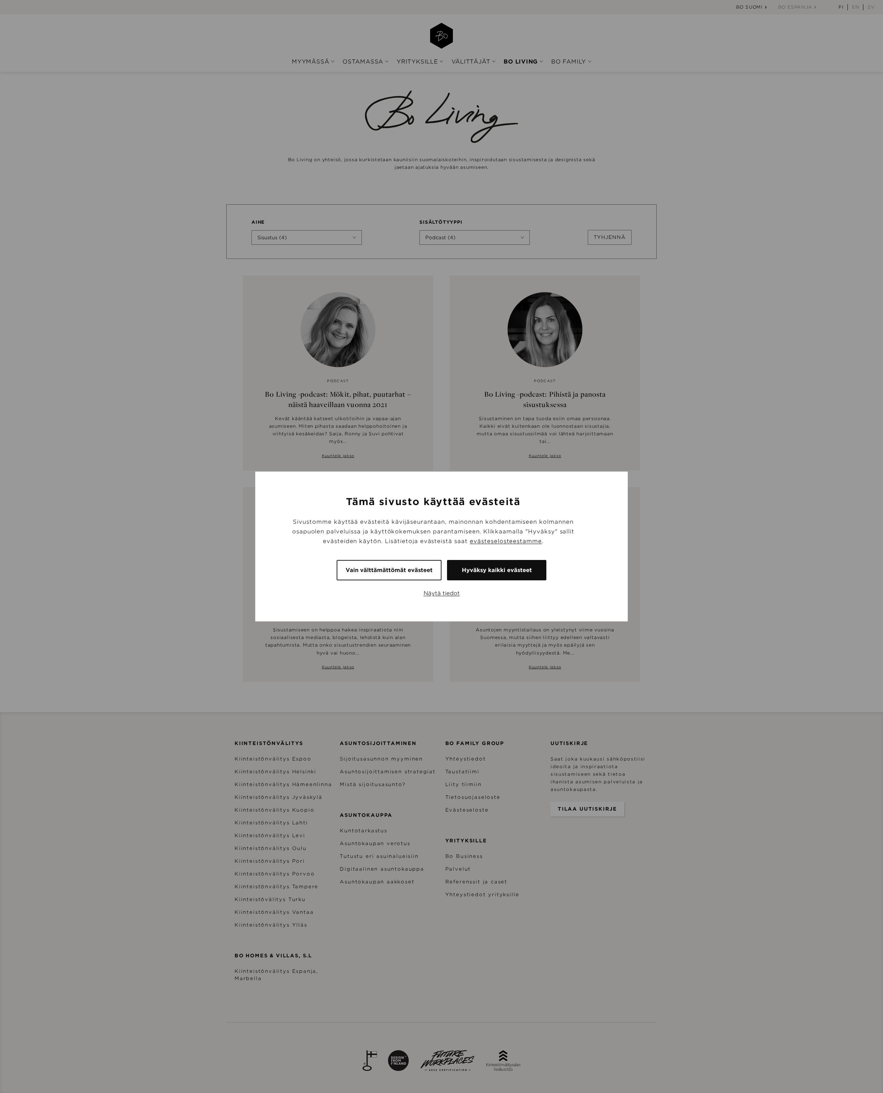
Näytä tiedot (442, 593)
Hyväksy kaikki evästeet (497, 570)
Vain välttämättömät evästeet (389, 570)
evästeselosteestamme (506, 541)
